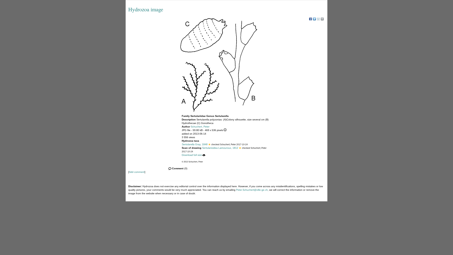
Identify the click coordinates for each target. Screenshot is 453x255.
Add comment (137, 172)
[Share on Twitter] (314, 19)
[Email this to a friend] (322, 19)
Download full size (192, 155)
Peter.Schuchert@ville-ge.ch (252, 189)
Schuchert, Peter (200, 126)
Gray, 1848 (195, 144)
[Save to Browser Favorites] (318, 19)
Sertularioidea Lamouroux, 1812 (220, 147)
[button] (209, 145)
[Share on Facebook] (310, 19)
